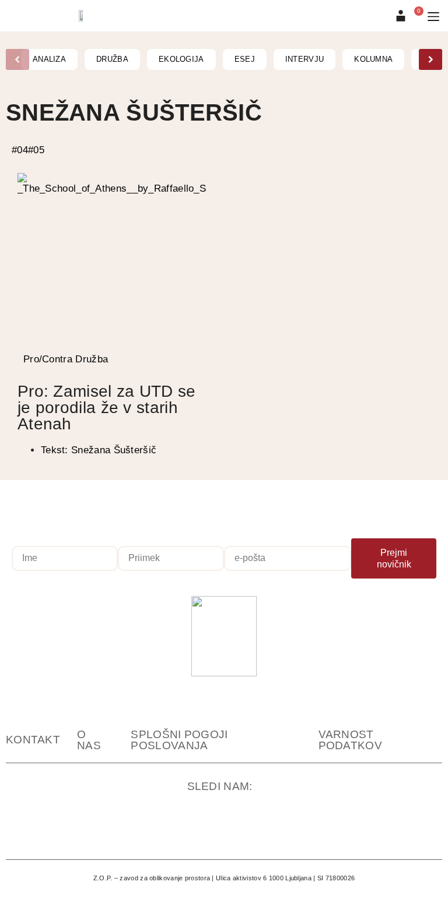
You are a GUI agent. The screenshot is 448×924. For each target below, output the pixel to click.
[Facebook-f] (195, 831)
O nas (89, 740)
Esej (245, 59)
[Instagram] (138, 831)
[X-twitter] (310, 831)
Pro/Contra (47, 359)
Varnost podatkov (350, 740)
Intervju (304, 59)
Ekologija (181, 59)
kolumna (373, 59)
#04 (20, 150)
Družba (112, 59)
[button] (433, 17)
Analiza (49, 59)
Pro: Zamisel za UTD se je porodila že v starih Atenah (107, 407)
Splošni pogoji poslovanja (179, 740)
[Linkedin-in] (253, 831)
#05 (36, 150)
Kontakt (33, 739)
